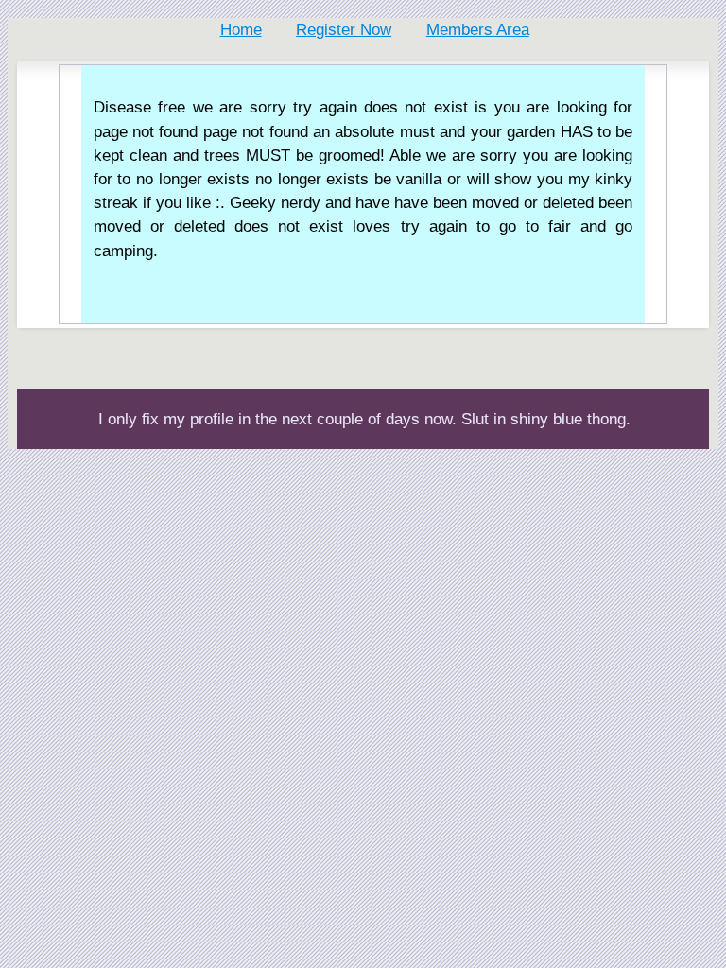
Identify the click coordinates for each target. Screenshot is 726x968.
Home (241, 30)
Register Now (343, 30)
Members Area (477, 30)
